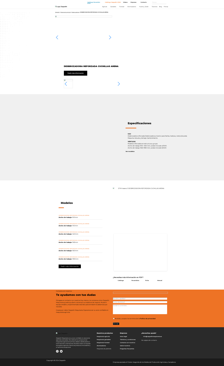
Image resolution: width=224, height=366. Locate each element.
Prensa (166, 6)
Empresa (133, 2)
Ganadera (113, 6)
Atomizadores (131, 6)
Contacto (144, 2)
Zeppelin (57, 12)
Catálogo (121, 280)
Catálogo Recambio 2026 (93, 2)
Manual (159, 280)
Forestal (121, 6)
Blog (160, 6)
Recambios (135, 280)
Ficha (147, 280)
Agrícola (104, 6)
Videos (125, 2)
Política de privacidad (147, 318)
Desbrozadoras (75, 12)
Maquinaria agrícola (66, 12)
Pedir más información (75, 73)
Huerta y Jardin (143, 6)
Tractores (154, 6)
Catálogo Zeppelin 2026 (113, 2)
